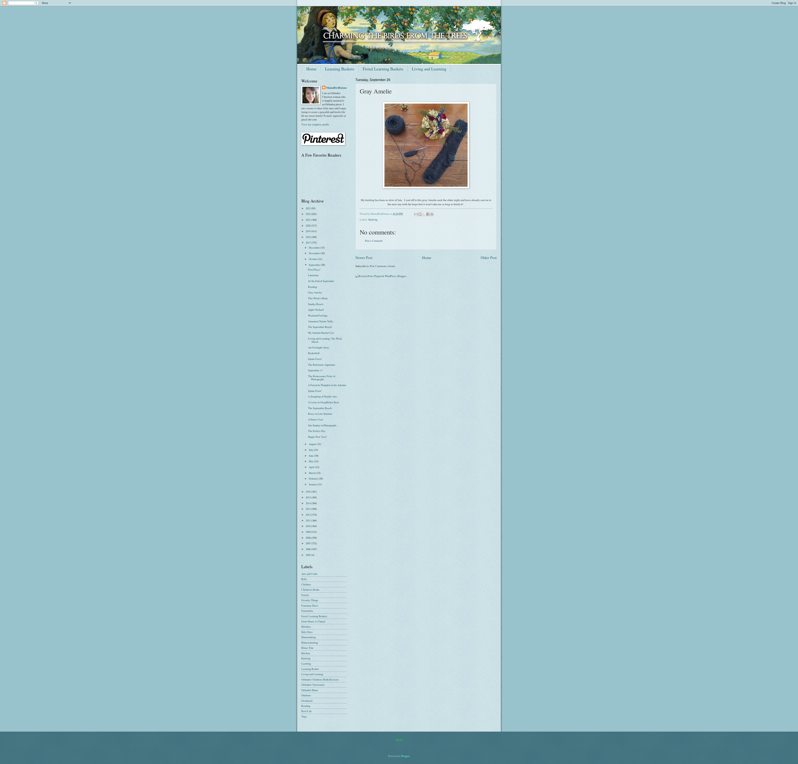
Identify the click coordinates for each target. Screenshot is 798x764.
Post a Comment (374, 241)
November (314, 253)
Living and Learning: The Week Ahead (325, 340)
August (313, 444)
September (315, 265)
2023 (308, 208)
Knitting (372, 219)
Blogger (405, 756)
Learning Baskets (339, 69)
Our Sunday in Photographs (322, 425)
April (312, 467)
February (314, 478)
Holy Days (307, 632)
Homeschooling (309, 642)
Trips (304, 716)
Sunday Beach (315, 304)
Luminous (313, 275)
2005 (308, 555)
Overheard (306, 701)
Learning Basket (310, 669)
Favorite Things (309, 600)
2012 (308, 514)
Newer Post (363, 257)
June (311, 455)
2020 (308, 225)
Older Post (489, 257)
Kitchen (305, 653)
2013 (308, 509)
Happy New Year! (317, 437)
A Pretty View (315, 419)
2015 (308, 497)
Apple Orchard (316, 309)
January (313, 484)
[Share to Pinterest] (432, 214)
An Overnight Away (318, 347)
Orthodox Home (309, 690)
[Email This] (416, 214)
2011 (308, 520)
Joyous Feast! (315, 359)
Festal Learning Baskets (383, 69)
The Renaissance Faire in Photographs (321, 377)
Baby (304, 579)
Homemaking (308, 637)
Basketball (314, 353)
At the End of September (321, 281)
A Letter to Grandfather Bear (323, 402)
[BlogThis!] (420, 214)
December (314, 247)
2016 (308, 491)
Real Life (306, 711)
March (312, 473)
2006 (308, 549)
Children (306, 584)
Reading (312, 287)
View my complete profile (315, 124)
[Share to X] (424, 214)
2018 (308, 237)
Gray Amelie (315, 292)
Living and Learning (429, 69)
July (311, 450)
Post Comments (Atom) (382, 266)
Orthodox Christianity (313, 685)
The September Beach (320, 327)
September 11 (315, 370)
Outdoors (306, 695)
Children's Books (310, 589)
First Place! (314, 269)
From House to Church (313, 621)
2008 (308, 538)
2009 (308, 532)
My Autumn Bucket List (321, 333)
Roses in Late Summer (320, 414)
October (313, 259)
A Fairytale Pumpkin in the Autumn (327, 385)
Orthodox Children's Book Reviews (320, 679)
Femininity (307, 611)
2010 (308, 526)
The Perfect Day (316, 431)
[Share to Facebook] (428, 214)
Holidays (306, 626)
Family (305, 595)
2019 (308, 231)
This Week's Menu (318, 298)
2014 (308, 503)
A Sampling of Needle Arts (322, 396)
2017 (308, 242)
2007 (308, 543)
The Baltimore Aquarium (321, 365)
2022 (308, 214)
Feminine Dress (309, 605)
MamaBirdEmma (336, 88)
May (311, 461)
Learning (306, 663)
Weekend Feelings (318, 315)
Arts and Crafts (309, 574)
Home (311, 69)
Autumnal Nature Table (320, 321)
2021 (308, 220)
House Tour (307, 648)
